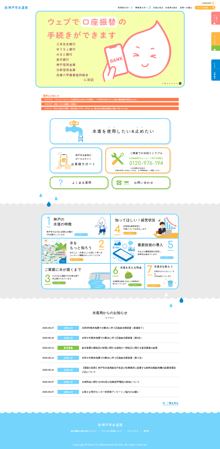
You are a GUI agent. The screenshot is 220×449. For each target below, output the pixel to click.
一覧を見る (172, 403)
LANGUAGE (206, 3)
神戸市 (146, 431)
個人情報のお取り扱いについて (84, 431)
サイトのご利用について (112, 431)
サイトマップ (132, 431)
